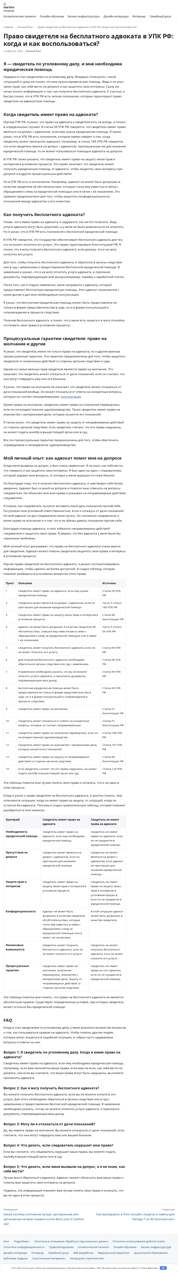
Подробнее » (22, 1241)
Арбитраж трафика (15, 1258)
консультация (71, 397)
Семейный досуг (160, 16)
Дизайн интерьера (116, 16)
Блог (6, 1241)
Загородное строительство (87, 1258)
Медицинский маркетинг (114, 1252)
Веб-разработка (83, 1252)
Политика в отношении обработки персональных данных (71, 1241)
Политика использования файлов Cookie (139, 1241)
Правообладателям (61, 1247)
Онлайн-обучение (52, 16)
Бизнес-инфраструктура (84, 16)
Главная (8, 27)
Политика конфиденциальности (23, 1247)
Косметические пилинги (19, 16)
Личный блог (25, 27)
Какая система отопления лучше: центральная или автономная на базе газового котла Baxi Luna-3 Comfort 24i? (43, 1217)
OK (163, 1268)
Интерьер (139, 16)
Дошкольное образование (151, 1252)
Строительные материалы (48, 1258)
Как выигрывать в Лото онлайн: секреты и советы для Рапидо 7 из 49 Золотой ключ (135, 1214)
